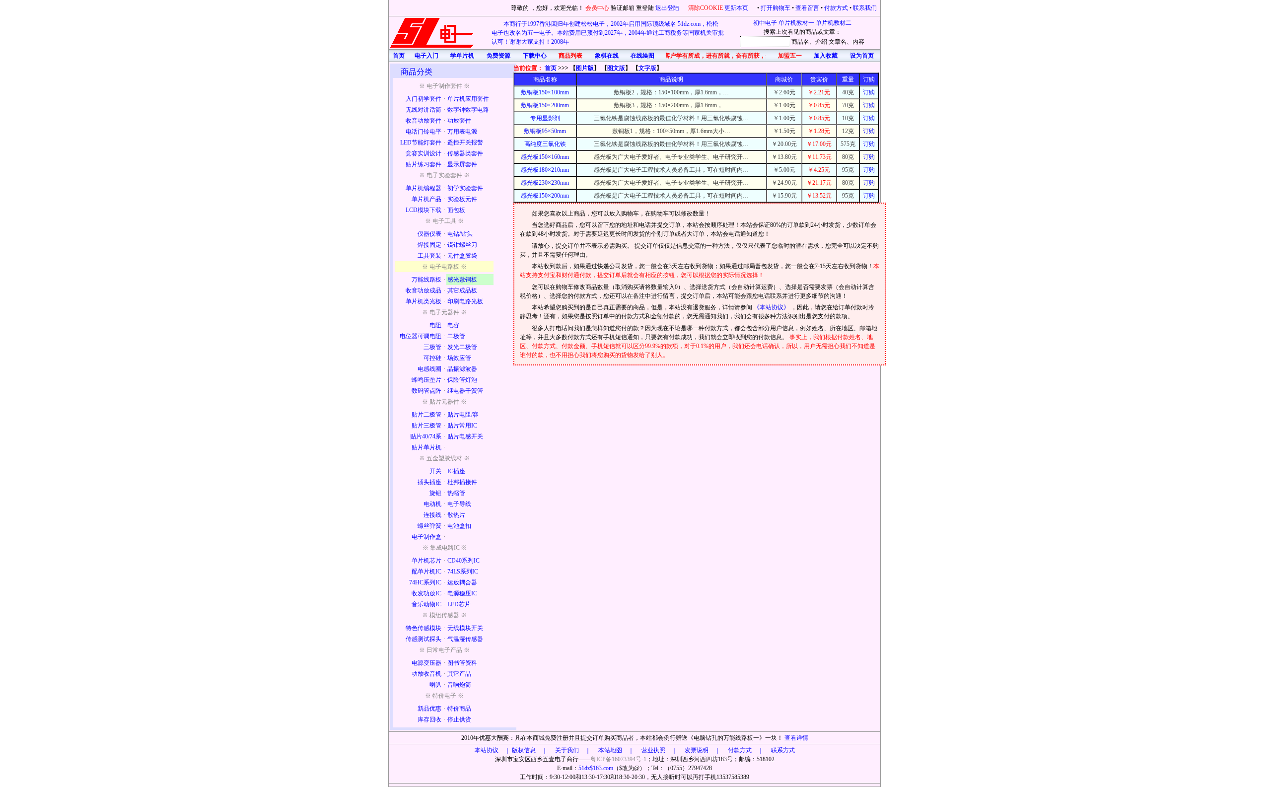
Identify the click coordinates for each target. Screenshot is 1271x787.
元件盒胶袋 (462, 255)
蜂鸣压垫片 (426, 379)
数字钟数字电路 (468, 109)
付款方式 (836, 7)
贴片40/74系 (425, 436)
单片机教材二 (833, 22)
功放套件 (459, 120)
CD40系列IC (463, 560)
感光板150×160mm (545, 156)
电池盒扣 (459, 525)
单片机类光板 (423, 301)
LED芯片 (459, 604)
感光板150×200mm (545, 195)
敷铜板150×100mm (545, 92)
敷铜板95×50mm (545, 131)
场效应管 (459, 358)
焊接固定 (429, 244)
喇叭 (435, 684)
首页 (551, 68)
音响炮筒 (459, 684)
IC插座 (456, 471)
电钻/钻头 (460, 233)
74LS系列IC (462, 571)
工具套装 (429, 255)
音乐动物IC (426, 604)
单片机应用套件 (468, 98)
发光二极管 (462, 347)
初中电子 (765, 22)
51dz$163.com (595, 768)
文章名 (838, 41)
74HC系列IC (425, 582)
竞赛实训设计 (423, 153)
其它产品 (459, 673)
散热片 (456, 514)
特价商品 (459, 708)
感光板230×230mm (545, 182)
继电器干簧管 (465, 390)
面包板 (456, 210)
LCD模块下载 (423, 210)
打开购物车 (775, 7)
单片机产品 (426, 199)
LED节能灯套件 (420, 142)
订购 (869, 92)
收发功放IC (426, 593)
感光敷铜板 (462, 279)
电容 (453, 325)
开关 (435, 471)
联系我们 (865, 7)
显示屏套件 (462, 164)
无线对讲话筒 (423, 109)
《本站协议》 (772, 307)
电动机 (432, 504)
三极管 (432, 347)
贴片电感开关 (465, 436)
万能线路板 (426, 279)
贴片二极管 (426, 414)
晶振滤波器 (462, 368)
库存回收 (429, 719)
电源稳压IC (462, 593)
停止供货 (459, 719)
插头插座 (429, 482)
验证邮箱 (623, 7)
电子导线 (459, 504)
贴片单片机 (426, 447)
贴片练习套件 (423, 164)
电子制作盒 (426, 536)
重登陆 (645, 7)
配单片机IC (426, 571)
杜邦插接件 (462, 482)
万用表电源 (462, 131)
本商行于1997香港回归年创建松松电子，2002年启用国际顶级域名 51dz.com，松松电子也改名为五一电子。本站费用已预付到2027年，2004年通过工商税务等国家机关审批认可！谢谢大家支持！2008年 (608, 32)
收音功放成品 (423, 290)
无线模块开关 (465, 628)
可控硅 (432, 358)
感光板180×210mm (545, 169)
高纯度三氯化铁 (545, 144)
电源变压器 (426, 662)
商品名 (800, 41)
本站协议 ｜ (492, 750)
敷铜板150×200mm (545, 105)
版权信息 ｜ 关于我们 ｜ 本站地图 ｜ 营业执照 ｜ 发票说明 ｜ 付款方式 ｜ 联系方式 (653, 750)
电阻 (435, 325)
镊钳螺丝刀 (462, 244)
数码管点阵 (426, 390)
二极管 (456, 336)
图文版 (616, 68)
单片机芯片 (426, 560)
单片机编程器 (423, 188)
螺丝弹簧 (429, 525)
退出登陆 (668, 7)
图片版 (585, 68)
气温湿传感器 (465, 639)
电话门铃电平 (423, 131)
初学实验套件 (465, 188)
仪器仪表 (429, 233)
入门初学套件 (423, 98)
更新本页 (737, 7)
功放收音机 (426, 673)
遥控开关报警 (465, 142)
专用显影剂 (545, 118)
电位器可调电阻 (420, 336)
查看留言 (807, 7)
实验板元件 (462, 199)
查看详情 (796, 737)
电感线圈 (429, 368)
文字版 (647, 68)
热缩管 (456, 493)
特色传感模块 (423, 628)
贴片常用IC (462, 425)
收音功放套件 (423, 120)
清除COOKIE (705, 7)
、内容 (855, 41)
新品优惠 (429, 708)
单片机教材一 (796, 22)
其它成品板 (462, 290)
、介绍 (818, 41)
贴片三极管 (426, 425)
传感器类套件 (465, 153)
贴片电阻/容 (463, 414)
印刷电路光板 (465, 301)
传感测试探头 (423, 639)
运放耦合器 (462, 582)
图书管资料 (462, 662)
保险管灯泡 (462, 379)
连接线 (432, 514)
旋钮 (435, 493)
